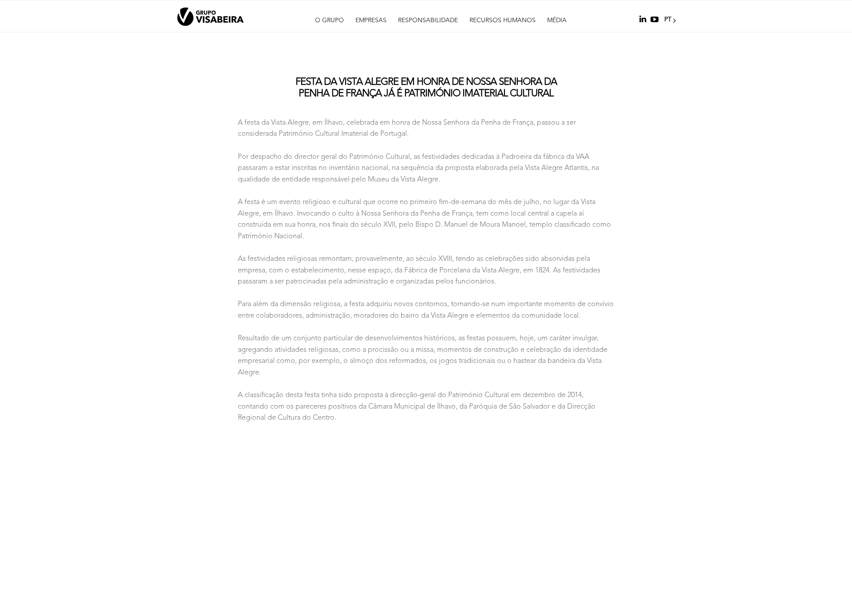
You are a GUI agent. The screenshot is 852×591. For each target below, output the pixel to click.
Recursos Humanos (502, 20)
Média (557, 20)
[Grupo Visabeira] (210, 17)
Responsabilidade (428, 20)
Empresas (371, 20)
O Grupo (329, 20)
